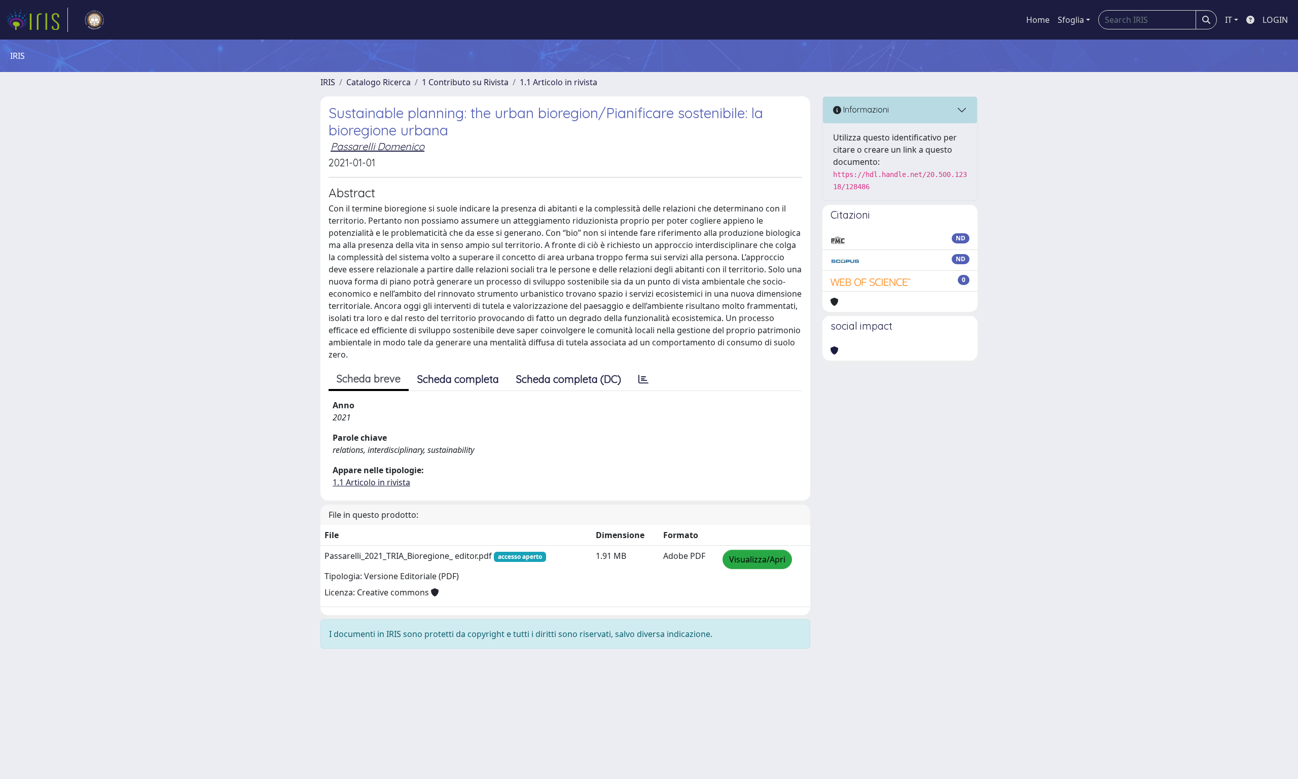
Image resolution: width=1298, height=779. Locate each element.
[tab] (643, 379)
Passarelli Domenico (377, 146)
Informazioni (865, 109)
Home (1038, 19)
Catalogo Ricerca (378, 82)
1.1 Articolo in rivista (558, 82)
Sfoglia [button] (1071, 19)
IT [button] (1228, 19)
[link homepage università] (94, 20)
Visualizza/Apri (757, 559)
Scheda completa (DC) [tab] (568, 379)
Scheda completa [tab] (458, 379)
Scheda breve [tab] (369, 378)
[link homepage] (37, 20)
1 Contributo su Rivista (465, 82)
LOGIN (1275, 19)
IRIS (327, 82)
